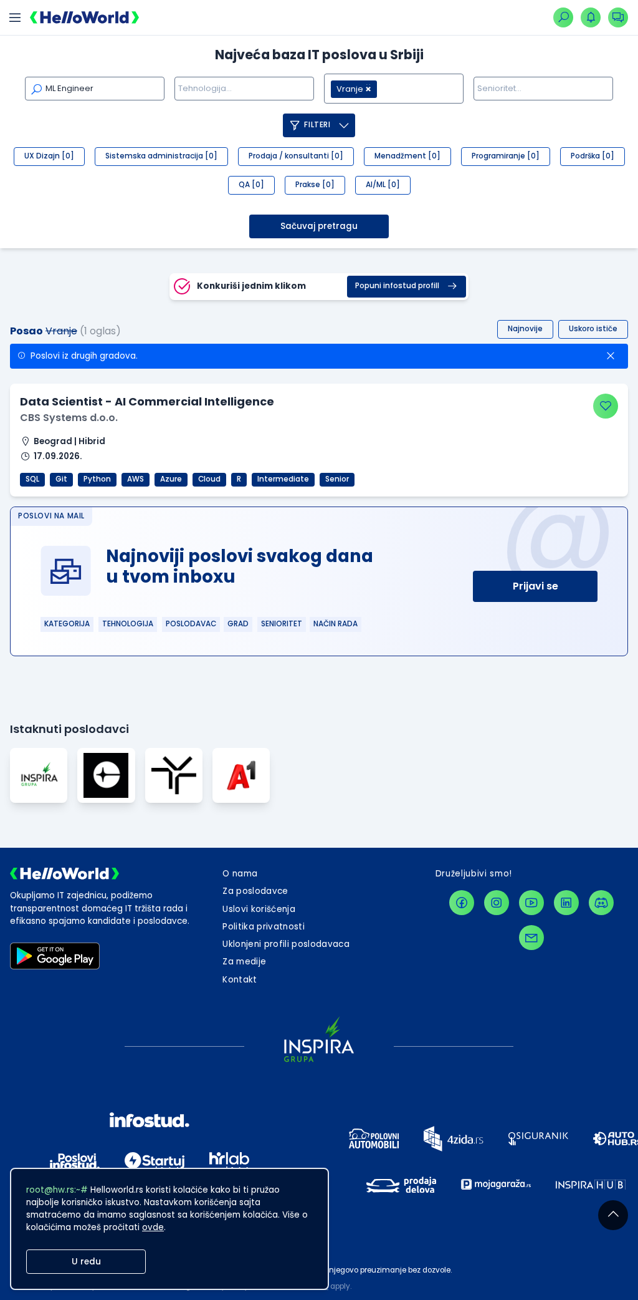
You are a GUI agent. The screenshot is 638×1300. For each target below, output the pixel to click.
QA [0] (251, 185)
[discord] (601, 902)
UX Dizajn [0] (49, 156)
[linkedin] (566, 902)
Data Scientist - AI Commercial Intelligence (147, 401)
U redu (86, 1262)
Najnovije (525, 329)
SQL (32, 479)
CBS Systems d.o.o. (69, 417)
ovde (153, 1227)
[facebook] (461, 902)
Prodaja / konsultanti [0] (296, 156)
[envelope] (531, 937)
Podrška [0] (592, 156)
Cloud (209, 479)
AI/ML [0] (383, 185)
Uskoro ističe (593, 329)
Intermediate (283, 479)
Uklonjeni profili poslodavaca (286, 944)
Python (97, 479)
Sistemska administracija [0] (161, 156)
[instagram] (496, 902)
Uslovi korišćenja (258, 909)
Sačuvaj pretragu (319, 226)
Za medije (244, 962)
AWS (135, 479)
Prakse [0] (315, 185)
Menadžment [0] (407, 156)
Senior (337, 479)
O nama (239, 874)
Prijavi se (535, 586)
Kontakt (239, 980)
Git (61, 479)
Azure (171, 479)
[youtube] (531, 902)
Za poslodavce (255, 891)
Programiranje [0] (506, 156)
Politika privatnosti (263, 927)
